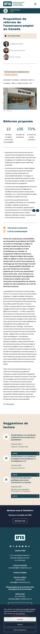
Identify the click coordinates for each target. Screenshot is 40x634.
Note (12, 11)
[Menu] (35, 4)
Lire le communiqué (17, 231)
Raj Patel (14, 489)
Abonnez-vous (20, 521)
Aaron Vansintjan (23, 489)
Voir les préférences (20, 630)
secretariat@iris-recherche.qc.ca (20, 568)
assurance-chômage (11, 80)
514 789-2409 (20, 560)
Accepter (20, 619)
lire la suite (10, 404)
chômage (6, 83)
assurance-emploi (27, 80)
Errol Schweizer (25, 491)
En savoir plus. (20, 613)
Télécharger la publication (17, 228)
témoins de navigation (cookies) (25, 609)
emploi (14, 83)
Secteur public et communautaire (17, 72)
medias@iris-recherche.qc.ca (20, 582)
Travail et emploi (11, 75)
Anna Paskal (15, 491)
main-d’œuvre (23, 83)
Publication (15, 10)
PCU (30, 83)
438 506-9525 (20, 580)
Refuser (20, 624)
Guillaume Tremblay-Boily (19, 446)
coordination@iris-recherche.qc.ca (20, 599)
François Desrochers (18, 468)
